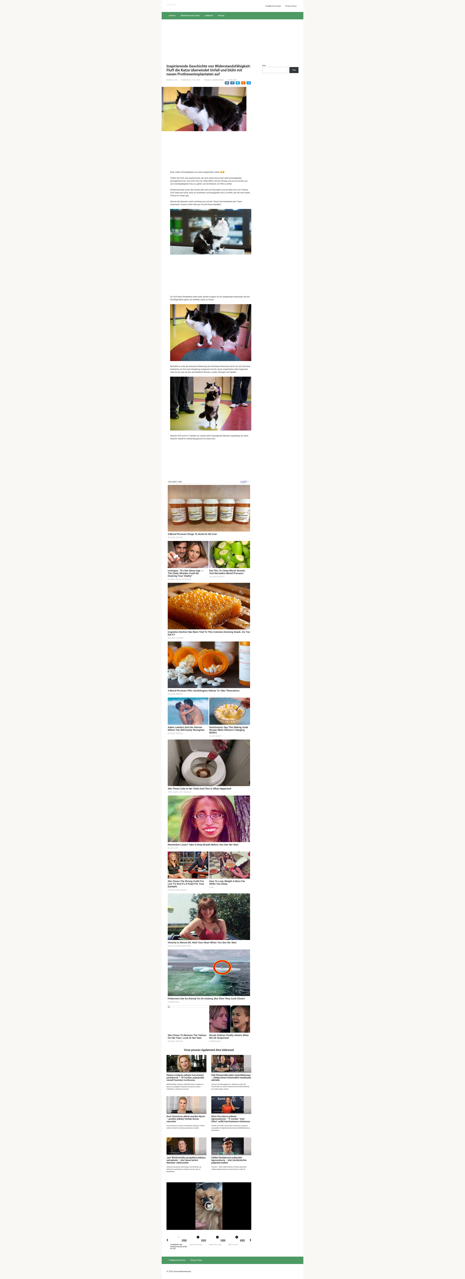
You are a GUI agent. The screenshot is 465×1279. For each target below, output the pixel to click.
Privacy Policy (291, 6)
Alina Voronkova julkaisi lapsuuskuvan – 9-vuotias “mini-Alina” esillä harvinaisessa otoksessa (230, 1119)
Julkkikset (208, 15)
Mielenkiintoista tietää (190, 15)
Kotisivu (172, 15)
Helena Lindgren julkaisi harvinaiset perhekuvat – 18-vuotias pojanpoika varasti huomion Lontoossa (185, 1078)
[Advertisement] (232, 40)
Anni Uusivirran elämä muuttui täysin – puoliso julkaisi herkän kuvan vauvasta (186, 1119)
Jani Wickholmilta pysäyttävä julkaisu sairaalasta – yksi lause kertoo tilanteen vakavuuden (186, 1160)
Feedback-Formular (273, 6)
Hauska (221, 15)
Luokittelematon (217, 80)
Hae (264, 65)
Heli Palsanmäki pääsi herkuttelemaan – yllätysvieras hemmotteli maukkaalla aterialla (231, 1078)
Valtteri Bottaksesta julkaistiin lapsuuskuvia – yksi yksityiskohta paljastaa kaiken (228, 1160)
